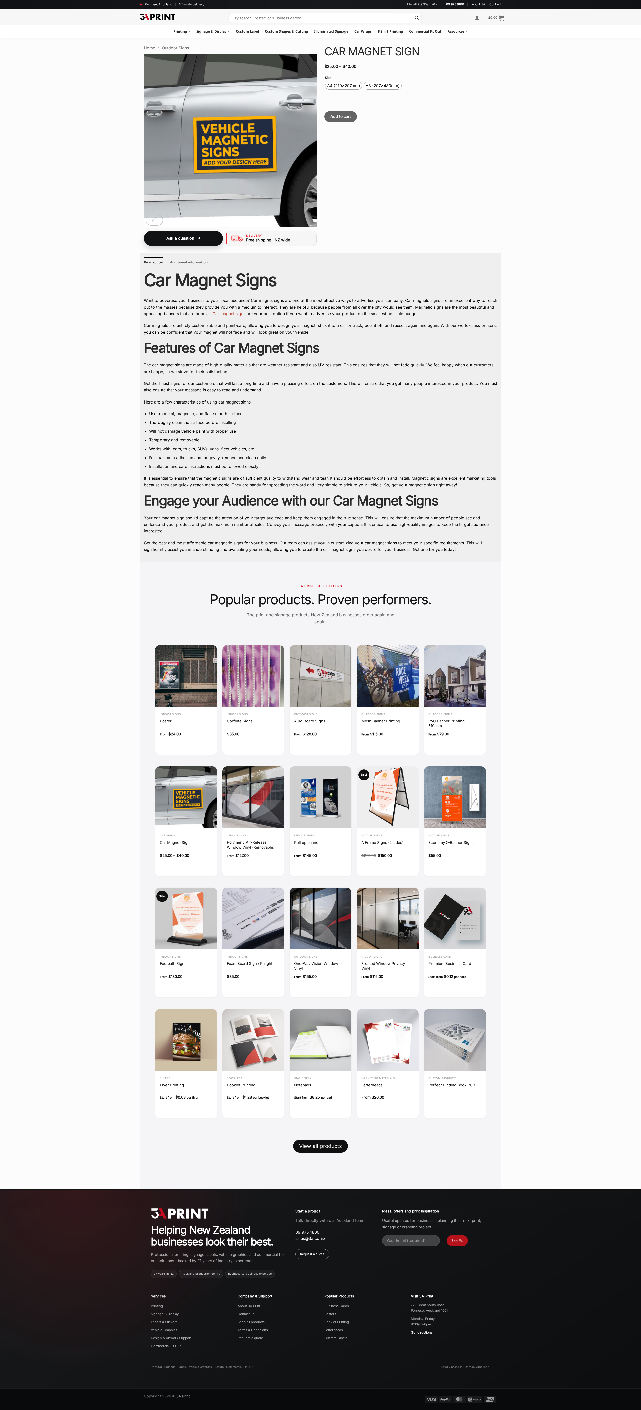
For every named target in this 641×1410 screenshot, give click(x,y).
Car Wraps (363, 31)
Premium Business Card (449, 963)
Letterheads (372, 1085)
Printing (180, 31)
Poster (166, 721)
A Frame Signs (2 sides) (382, 842)
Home (149, 47)
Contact (495, 4)
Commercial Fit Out (425, 31)
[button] (496, 18)
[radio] (343, 85)
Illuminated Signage (331, 31)
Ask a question (180, 238)
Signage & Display (211, 31)
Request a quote (312, 1254)
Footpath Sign (172, 963)
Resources (456, 31)
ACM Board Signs (309, 721)
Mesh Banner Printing (380, 721)
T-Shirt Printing (390, 31)
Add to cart (340, 116)
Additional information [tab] (189, 262)
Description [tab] (153, 262)
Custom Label (247, 31)
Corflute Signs (240, 721)
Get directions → (424, 1332)
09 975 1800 (455, 4)
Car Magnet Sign (175, 842)
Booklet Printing (241, 1085)
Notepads (302, 1085)
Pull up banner (307, 842)
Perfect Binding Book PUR (451, 1085)
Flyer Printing (172, 1085)
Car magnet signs (228, 313)
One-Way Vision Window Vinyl (316, 966)
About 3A (478, 4)
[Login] (477, 18)
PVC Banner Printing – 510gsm (448, 723)
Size (328, 78)
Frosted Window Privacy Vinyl (383, 966)
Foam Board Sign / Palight (249, 963)
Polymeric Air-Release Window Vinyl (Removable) (250, 845)
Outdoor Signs (175, 47)
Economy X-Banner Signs (451, 842)
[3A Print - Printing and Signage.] (157, 17)
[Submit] (416, 18)
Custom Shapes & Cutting (286, 31)
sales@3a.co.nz (310, 1238)
